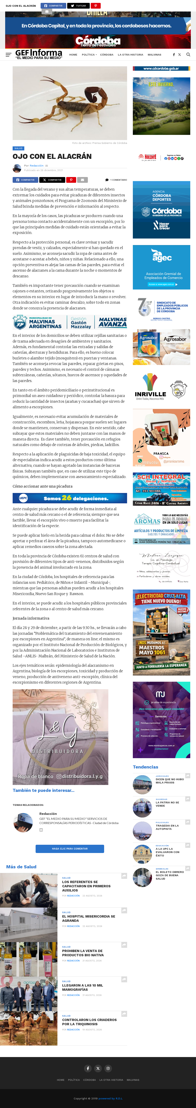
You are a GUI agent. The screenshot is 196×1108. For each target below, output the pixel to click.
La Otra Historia (130, 54)
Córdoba (106, 54)
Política (88, 54)
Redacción (36, 165)
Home (73, 54)
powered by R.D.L (110, 1098)
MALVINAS (154, 54)
